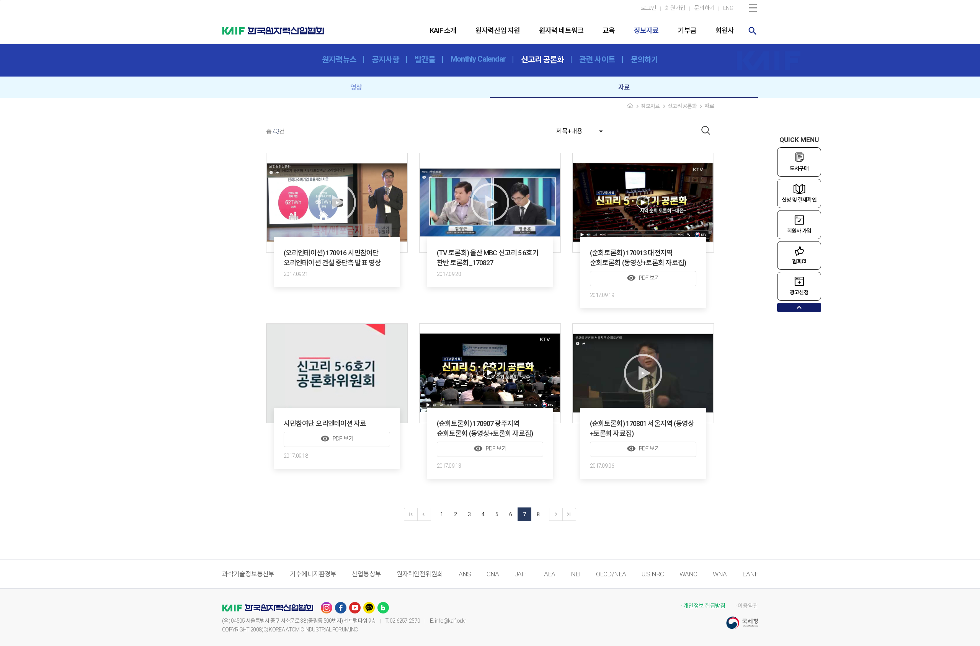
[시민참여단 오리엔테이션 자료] (337, 373)
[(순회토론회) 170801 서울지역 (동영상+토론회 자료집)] (643, 373)
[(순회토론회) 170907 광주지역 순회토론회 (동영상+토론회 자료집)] (490, 373)
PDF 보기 (643, 277)
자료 (624, 87)
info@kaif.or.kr (450, 621)
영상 (356, 87)
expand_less (799, 307)
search (752, 31)
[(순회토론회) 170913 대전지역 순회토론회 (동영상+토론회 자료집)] (643, 203)
